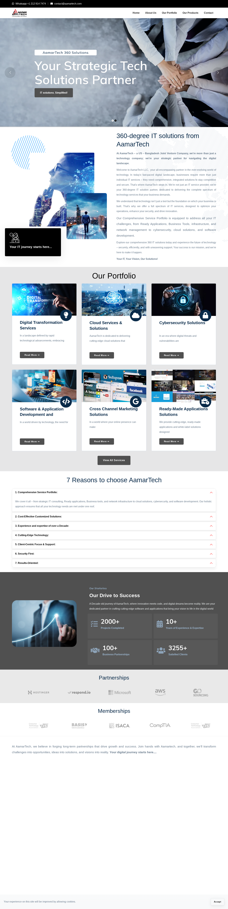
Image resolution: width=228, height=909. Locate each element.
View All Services (114, 460)
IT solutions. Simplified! (53, 92)
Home (136, 13)
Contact (208, 13)
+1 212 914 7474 (36, 3)
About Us (150, 13)
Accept (217, 902)
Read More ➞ (32, 355)
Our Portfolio (169, 13)
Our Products (190, 13)
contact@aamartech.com (68, 3)
